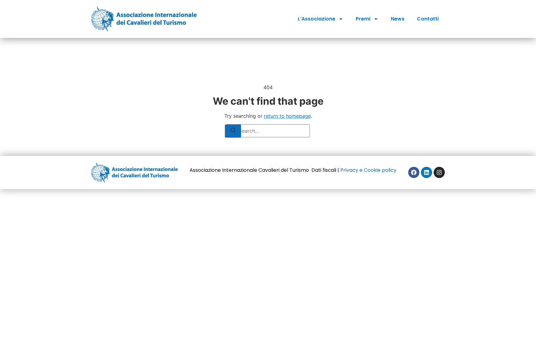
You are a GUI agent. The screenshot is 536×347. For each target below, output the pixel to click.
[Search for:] (268, 130)
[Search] (233, 131)
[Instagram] (439, 172)
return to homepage (287, 116)
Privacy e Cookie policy (368, 170)
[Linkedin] (426, 172)
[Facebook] (413, 172)
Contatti (428, 18)
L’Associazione (316, 18)
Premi (363, 18)
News (397, 18)
